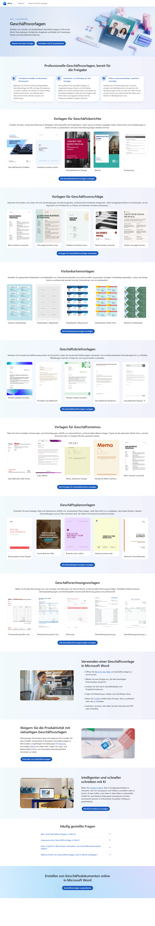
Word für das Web (102, 671)
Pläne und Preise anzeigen (38, 3)
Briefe (32, 746)
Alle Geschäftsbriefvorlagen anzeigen (77, 409)
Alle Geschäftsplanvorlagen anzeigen (77, 565)
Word (9, 3)
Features (21, 3)
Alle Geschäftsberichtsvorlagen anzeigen (77, 178)
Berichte (62, 743)
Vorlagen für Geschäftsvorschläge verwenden (77, 253)
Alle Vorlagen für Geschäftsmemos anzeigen (77, 487)
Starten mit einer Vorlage (22, 43)
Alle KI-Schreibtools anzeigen (96, 809)
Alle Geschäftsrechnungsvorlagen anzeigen (77, 643)
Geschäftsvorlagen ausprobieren (77, 888)
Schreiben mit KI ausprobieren (51, 43)
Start (11, 19)
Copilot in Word (96, 788)
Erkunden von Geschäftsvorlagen (36, 759)
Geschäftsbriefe (22, 19)
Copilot (97, 698)
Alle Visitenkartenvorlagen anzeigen (77, 331)
